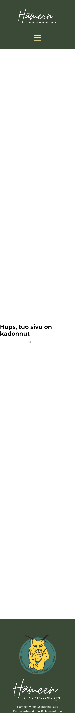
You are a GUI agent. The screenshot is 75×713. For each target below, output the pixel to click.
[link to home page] (37, 16)
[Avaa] (38, 38)
